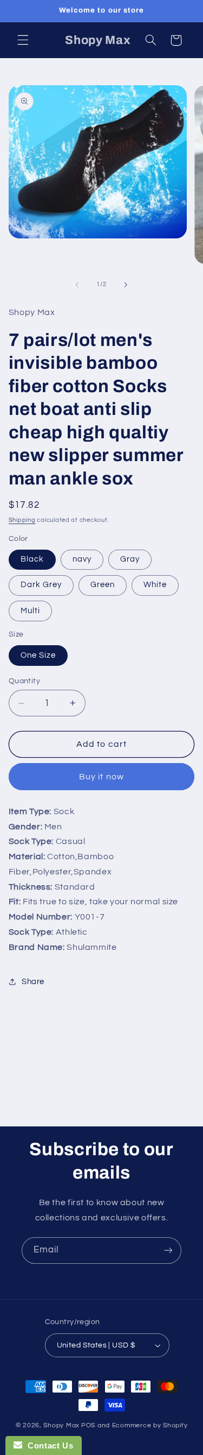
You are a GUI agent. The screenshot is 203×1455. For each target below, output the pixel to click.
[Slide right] (126, 285)
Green (102, 585)
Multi (30, 611)
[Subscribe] (168, 1250)
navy (82, 559)
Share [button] (33, 982)
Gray (130, 559)
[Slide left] (77, 285)
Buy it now (101, 776)
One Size (38, 655)
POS (88, 1425)
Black (32, 559)
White (155, 585)
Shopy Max (61, 1425)
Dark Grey (41, 585)
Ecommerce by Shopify (150, 1425)
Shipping (22, 520)
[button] (22, 40)
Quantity (24, 681)
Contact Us (47, 1445)
